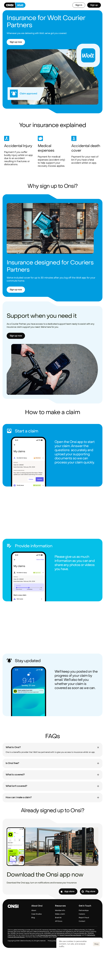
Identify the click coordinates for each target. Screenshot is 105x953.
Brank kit (58, 918)
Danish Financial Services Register (70, 935)
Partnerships (84, 910)
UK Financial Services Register (46, 935)
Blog (33, 918)
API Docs (58, 921)
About (33, 910)
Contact (82, 921)
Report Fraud (84, 918)
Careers (82, 914)
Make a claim (60, 914)
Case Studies (36, 914)
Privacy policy (52, 941)
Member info (60, 910)
